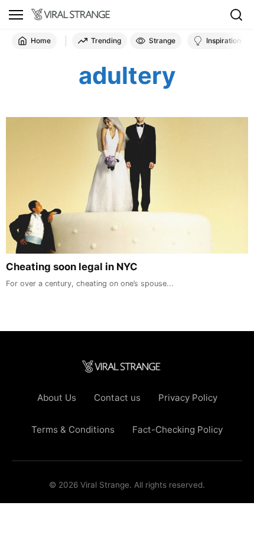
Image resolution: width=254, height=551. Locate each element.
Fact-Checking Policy (177, 429)
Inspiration (223, 40)
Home (41, 40)
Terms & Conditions (73, 429)
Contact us (117, 397)
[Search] (236, 15)
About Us (56, 397)
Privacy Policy (187, 397)
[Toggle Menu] (16, 14)
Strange (162, 40)
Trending (106, 40)
